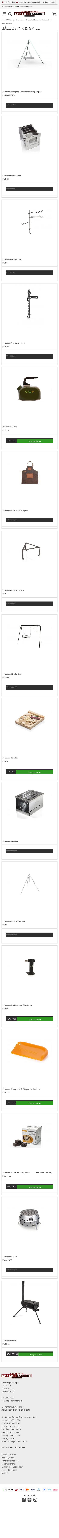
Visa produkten (35, 441)
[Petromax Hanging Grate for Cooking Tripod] (29, 60)
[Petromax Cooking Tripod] (29, 889)
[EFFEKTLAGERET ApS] (29, 14)
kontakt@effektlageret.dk (29, 2)
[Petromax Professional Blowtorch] (29, 973)
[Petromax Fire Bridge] (29, 642)
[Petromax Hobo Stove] (29, 144)
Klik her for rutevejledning (12, 1407)
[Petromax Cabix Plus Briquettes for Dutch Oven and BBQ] (29, 1141)
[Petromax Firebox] (29, 810)
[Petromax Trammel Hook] (29, 311)
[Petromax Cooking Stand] (29, 559)
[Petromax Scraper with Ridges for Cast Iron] (29, 1057)
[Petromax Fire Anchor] (29, 227)
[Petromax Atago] (29, 1225)
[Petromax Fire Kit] (29, 726)
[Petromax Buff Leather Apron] (29, 479)
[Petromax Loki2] (29, 1308)
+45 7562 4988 (9, 2)
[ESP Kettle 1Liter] (29, 395)
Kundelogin (50, 2)
